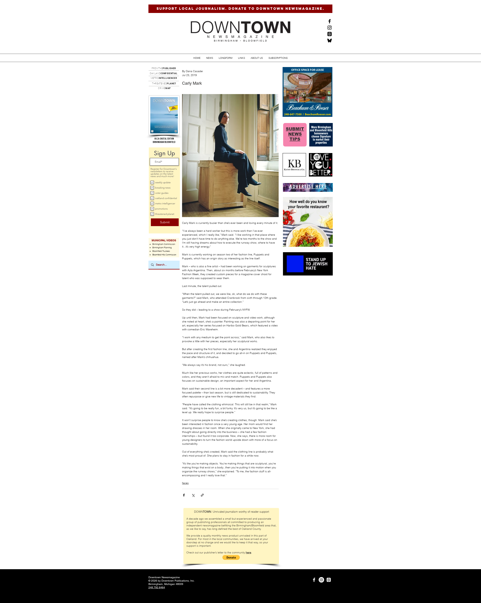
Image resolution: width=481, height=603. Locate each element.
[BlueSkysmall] (329, 40)
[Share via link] (202, 495)
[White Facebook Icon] (314, 580)
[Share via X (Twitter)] (193, 495)
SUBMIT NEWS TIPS (295, 134)
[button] (209, 58)
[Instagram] (329, 27)
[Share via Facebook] (184, 495)
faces (185, 483)
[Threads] (329, 34)
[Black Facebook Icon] (329, 21)
